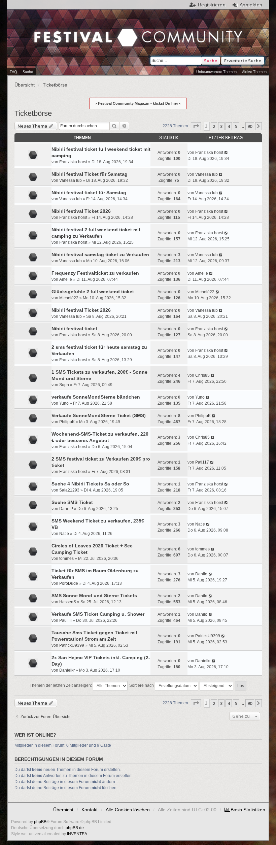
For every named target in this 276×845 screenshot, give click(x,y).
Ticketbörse (33, 113)
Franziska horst (73, 162)
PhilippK (67, 421)
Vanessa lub (70, 180)
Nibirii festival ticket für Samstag (88, 192)
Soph (64, 384)
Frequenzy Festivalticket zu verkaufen (95, 273)
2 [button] (214, 126)
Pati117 (202, 462)
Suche (210, 61)
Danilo (201, 574)
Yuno (64, 403)
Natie (64, 533)
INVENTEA (77, 834)
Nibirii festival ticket (74, 328)
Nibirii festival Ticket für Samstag (89, 174)
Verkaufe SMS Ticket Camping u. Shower (97, 614)
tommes (66, 558)
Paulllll (65, 620)
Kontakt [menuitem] (89, 809)
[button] (196, 126)
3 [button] (221, 126)
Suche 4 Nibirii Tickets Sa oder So (90, 483)
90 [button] (249, 126)
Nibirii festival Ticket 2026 (81, 211)
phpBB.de (75, 827)
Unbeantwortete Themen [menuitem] (216, 72)
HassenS (67, 602)
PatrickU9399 (71, 645)
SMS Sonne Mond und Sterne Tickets (94, 595)
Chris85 (202, 375)
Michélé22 (68, 298)
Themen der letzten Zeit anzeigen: (61, 685)
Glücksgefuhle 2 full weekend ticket (92, 291)
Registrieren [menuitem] (212, 4)
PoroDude (68, 583)
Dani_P (66, 508)
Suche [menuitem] (28, 72)
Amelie (65, 279)
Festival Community (76, 38)
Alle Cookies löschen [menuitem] (128, 809)
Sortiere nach (142, 685)
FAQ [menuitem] (13, 72)
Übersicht (63, 809)
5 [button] (236, 126)
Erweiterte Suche (242, 61)
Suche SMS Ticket (72, 502)
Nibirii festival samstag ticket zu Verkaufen (100, 254)
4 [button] (229, 126)
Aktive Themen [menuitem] (254, 72)
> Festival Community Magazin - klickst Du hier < (138, 103)
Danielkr (67, 670)
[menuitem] (245, 810)
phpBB (40, 821)
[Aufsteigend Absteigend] (217, 685)
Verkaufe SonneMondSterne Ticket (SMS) (98, 415)
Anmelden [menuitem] (251, 4)
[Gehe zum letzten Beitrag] (226, 152)
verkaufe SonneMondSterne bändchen (95, 397)
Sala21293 (69, 490)
